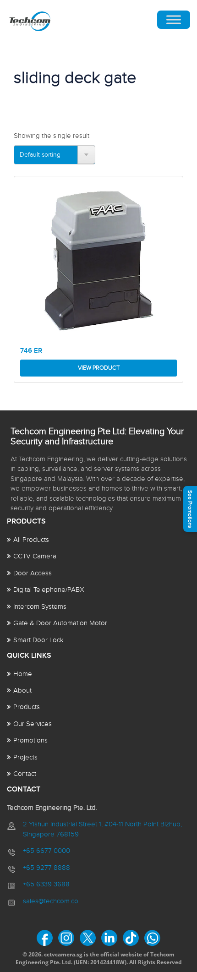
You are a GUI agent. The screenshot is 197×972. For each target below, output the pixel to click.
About (22, 690)
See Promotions (190, 509)
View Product (99, 367)
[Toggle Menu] (173, 20)
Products (26, 707)
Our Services (32, 724)
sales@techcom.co (50, 901)
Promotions (30, 740)
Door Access (32, 573)
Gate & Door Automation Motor (60, 623)
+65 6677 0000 (46, 851)
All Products (31, 540)
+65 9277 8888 (46, 868)
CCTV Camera (34, 556)
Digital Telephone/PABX (48, 590)
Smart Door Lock (38, 640)
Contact (24, 774)
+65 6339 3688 (46, 884)
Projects (25, 757)
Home (22, 674)
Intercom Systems (39, 607)
